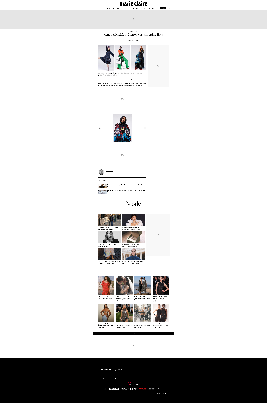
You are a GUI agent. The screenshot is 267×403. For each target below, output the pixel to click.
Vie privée (129, 375)
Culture (119, 8)
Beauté (114, 8)
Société (132, 8)
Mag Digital (144, 8)
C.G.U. (102, 375)
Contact (116, 378)
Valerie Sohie (134, 38)
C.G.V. (102, 378)
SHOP (163, 8)
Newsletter (170, 8)
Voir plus (133, 333)
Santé (137, 8)
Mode (108, 8)
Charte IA (116, 375)
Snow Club (151, 8)
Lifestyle (125, 8)
